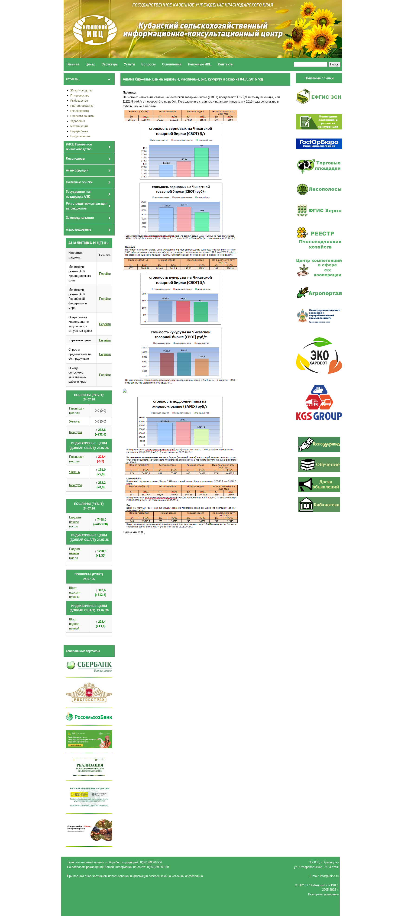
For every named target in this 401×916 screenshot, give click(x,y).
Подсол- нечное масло (75, 522)
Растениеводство (82, 105)
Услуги (129, 64)
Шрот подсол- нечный (74, 592)
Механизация (79, 126)
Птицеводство (79, 95)
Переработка (79, 131)
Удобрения (77, 121)
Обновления (171, 64)
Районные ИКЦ (200, 64)
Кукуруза (75, 432)
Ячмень (74, 421)
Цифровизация (80, 136)
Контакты (225, 64)
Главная (72, 64)
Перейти (105, 273)
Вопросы (148, 64)
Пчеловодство (79, 110)
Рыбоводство (79, 100)
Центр (90, 64)
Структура (110, 64)
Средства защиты (82, 115)
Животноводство (81, 90)
